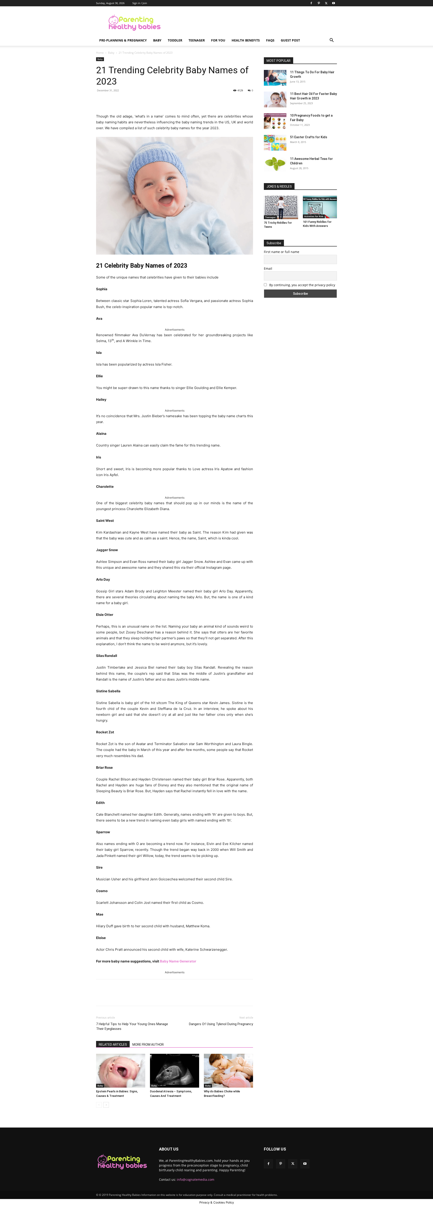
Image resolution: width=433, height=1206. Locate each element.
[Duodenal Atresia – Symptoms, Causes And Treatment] (174, 1071)
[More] (169, 100)
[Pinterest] (318, 3)
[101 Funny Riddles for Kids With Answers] (320, 207)
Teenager (197, 40)
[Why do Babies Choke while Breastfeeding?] (228, 1071)
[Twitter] (326, 3)
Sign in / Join (139, 3)
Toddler (175, 40)
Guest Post (290, 40)
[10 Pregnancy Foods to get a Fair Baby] (275, 121)
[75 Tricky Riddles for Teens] (281, 207)
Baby (157, 40)
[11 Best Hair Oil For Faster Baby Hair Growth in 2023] (275, 99)
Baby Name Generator (178, 961)
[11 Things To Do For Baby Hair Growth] (275, 78)
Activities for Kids (313, 216)
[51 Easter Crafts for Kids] (275, 143)
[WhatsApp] (159, 100)
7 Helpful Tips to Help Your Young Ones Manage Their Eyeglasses (132, 1026)
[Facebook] (311, 3)
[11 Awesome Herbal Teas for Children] (275, 164)
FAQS (270, 40)
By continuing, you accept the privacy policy (301, 285)
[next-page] (106, 1105)
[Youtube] (333, 3)
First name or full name (281, 252)
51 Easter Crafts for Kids (308, 137)
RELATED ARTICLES (113, 1044)
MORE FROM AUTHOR (148, 1044)
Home (100, 53)
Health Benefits (246, 40)
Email (268, 268)
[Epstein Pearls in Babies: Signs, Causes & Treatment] (120, 1071)
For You (218, 40)
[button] (331, 41)
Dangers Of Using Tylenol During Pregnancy (221, 1024)
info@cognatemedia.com (195, 1179)
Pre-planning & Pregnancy (123, 40)
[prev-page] (99, 1105)
